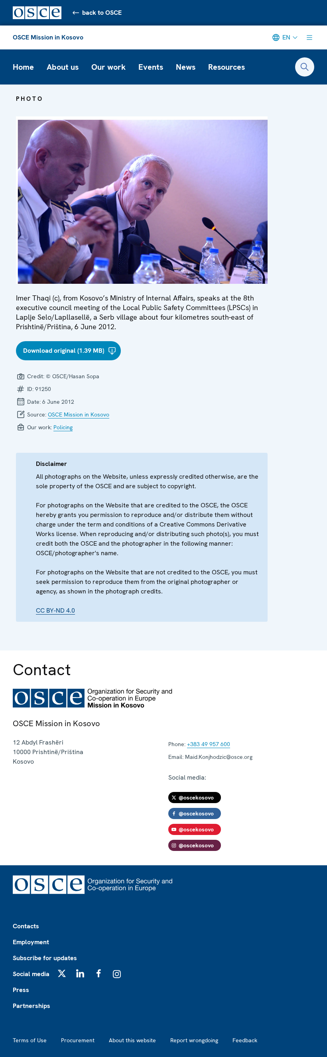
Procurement (78, 1040)
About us (63, 67)
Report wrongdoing (194, 1040)
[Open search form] (304, 67)
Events (150, 67)
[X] (62, 973)
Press (21, 990)
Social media (31, 974)
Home (23, 67)
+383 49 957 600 (208, 744)
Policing (63, 427)
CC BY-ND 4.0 (55, 610)
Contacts (26, 926)
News (185, 67)
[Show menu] (309, 37)
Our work (108, 67)
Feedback (244, 1040)
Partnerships (31, 1006)
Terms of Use (30, 1040)
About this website (132, 1040)
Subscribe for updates (45, 958)
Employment (31, 942)
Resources (226, 67)
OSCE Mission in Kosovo (48, 37)
